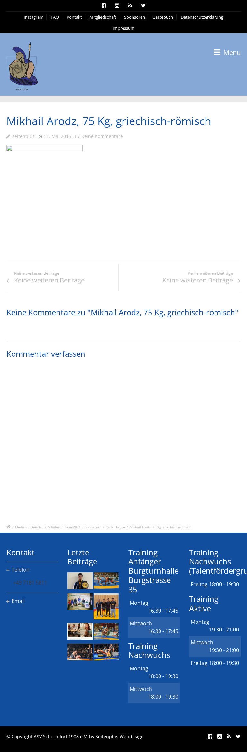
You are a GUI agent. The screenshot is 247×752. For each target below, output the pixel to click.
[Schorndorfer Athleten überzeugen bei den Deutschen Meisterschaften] (79, 580)
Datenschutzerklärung (202, 17)
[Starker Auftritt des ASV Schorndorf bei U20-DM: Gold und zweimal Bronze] (106, 606)
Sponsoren (134, 17)
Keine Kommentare (102, 136)
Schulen (54, 527)
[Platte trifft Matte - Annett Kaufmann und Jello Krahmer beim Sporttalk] (79, 631)
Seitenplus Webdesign (120, 736)
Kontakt (74, 17)
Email (18, 600)
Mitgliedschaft (102, 17)
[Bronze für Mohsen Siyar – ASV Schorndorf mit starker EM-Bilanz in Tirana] (106, 580)
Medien (21, 527)
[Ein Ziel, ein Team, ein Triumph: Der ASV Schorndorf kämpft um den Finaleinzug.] (106, 652)
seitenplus (23, 136)
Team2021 (72, 527)
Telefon (21, 569)
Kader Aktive (115, 527)
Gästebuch (162, 17)
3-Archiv (37, 527)
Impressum (123, 28)
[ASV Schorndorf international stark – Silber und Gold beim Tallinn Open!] (79, 601)
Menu (231, 52)
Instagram (33, 17)
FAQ (55, 17)
